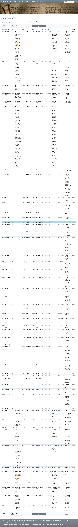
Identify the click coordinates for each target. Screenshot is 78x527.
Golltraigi (67, 329)
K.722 (3, 295)
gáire (17, 49)
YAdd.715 (60, 304)
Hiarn (16, 482)
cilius (69, 202)
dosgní (19, 112)
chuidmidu (17, 48)
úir (16, 158)
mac (18, 113)
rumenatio (67, 200)
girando (66, 256)
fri (68, 179)
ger (6, 197)
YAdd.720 (60, 325)
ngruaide (67, 382)
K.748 (3, 487)
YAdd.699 (60, 169)
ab (18, 86)
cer (70, 322)
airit (55, 430)
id (15, 454)
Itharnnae (38, 428)
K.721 (3, 288)
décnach (17, 74)
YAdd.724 (60, 237)
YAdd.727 (60, 375)
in (67, 218)
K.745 (3, 467)
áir (70, 76)
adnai (52, 116)
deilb (17, 71)
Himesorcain (18, 487)
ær (52, 63)
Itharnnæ (67, 428)
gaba (6, 288)
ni (18, 37)
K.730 (3, 337)
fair (17, 154)
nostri (19, 413)
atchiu (66, 191)
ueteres (16, 440)
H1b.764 (33, 410)
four (56, 159)
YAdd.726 (60, 174)
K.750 (3, 505)
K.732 (3, 346)
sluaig (18, 69)
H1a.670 (23, 373)
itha (68, 443)
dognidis (67, 403)
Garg (66, 231)
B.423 (13, 471)
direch (66, 38)
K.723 (3, 304)
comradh (67, 397)
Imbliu (66, 506)
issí (18, 123)
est (56, 46)
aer (20, 62)
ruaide (66, 284)
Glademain (17, 93)
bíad (19, 455)
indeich (55, 498)
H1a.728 (23, 445)
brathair (18, 119)
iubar (6, 420)
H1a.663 (23, 322)
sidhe (66, 248)
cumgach (67, 171)
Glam (52, 85)
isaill (55, 471)
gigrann (7, 255)
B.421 (13, 445)
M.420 (49, 505)
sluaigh (66, 71)
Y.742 (59, 505)
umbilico (17, 508)
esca (20, 454)
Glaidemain (67, 93)
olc (20, 138)
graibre (7, 237)
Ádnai (16, 114)
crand (16, 152)
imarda (18, 161)
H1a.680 (23, 467)
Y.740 (59, 487)
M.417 (49, 482)
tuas (70, 472)
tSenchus (17, 55)
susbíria (69, 318)
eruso (52, 77)
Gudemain (67, 101)
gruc (6, 169)
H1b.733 (33, 202)
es (15, 455)
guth (66, 296)
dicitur (18, 34)
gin (6, 262)
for (68, 191)
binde (69, 248)
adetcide (67, 73)
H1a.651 (23, 231)
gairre (52, 109)
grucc (27, 169)
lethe (66, 491)
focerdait (67, 97)
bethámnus (17, 451)
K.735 (3, 375)
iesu (56, 412)
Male (52, 141)
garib (66, 48)
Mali (54, 127)
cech (56, 45)
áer (65, 63)
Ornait (66, 181)
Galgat (66, 174)
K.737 (3, 384)
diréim (19, 502)
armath (69, 42)
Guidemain (17, 101)
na (56, 35)
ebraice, (69, 308)
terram (66, 272)
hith (16, 429)
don (16, 491)
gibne (6, 408)
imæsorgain (8, 487)
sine (69, 253)
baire (19, 126)
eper (55, 472)
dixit (69, 178)
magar (66, 239)
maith (16, 47)
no (70, 227)
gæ (55, 156)
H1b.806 (33, 471)
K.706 (3, 106)
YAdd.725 (60, 364)
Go (76, 1)
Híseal (16, 471)
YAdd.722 (60, 337)
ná (19, 422)
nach (19, 35)
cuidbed (66, 32)
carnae (67, 323)
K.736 (3, 377)
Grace (66, 394)
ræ (20, 109)
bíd (15, 462)
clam (52, 86)
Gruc (66, 169)
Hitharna (17, 428)
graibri (6, 346)
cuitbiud (53, 32)
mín (16, 70)
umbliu (66, 507)
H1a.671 (23, 377)
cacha (19, 461)
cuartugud (67, 275)
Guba (66, 318)
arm (16, 155)
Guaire (66, 179)
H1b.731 (33, 174)
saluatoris (17, 414)
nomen (16, 413)
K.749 (3, 495)
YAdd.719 (60, 322)
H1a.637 (23, 31)
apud (19, 439)
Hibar (16, 420)
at (67, 178)
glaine (67, 432)
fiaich (68, 399)
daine (69, 189)
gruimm (53, 69)
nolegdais (17, 435)
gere (69, 197)
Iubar (66, 420)
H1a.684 (23, 495)
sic (18, 500)
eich (20, 498)
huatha (53, 102)
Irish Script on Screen (58, 524)
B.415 (13, 93)
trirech (66, 332)
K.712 (3, 217)
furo (52, 159)
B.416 (13, 101)
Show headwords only (6, 22)
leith (19, 491)
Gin (65, 262)
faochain (67, 391)
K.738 (3, 389)
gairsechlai (17, 144)
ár (20, 462)
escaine (66, 91)
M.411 (49, 410)
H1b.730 (33, 169)
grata (66, 241)
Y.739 (59, 482)
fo (15, 158)
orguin (67, 488)
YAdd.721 (60, 329)
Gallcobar (67, 325)
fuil (65, 282)
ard (15, 477)
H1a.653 (23, 255)
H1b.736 (33, 222)
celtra (16, 130)
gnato (66, 226)
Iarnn (52, 482)
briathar (66, 240)
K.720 (3, 277)
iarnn (37, 482)
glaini (52, 432)
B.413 (13, 61)
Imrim (66, 495)
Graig (66, 212)
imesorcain (18, 488)
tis (67, 471)
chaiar (52, 124)
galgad (7, 174)
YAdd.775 (60, 471)
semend (67, 430)
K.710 (3, 202)
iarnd (6, 482)
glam (27, 85)
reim (16, 503)
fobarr (19, 424)
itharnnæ (7, 428)
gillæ (6, 202)
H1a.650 (23, 224)
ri (19, 116)
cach (16, 52)
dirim (53, 500)
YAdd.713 (60, 288)
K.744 (3, 445)
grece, (66, 204)
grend (6, 378)
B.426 (13, 495)
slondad (66, 247)
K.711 (3, 211)
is (66, 207)
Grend (66, 378)
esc (15, 447)
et (18, 66)
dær (52, 127)
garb (6, 308)
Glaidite (53, 96)
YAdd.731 (60, 394)
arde (52, 83)
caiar (52, 130)
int (67, 300)
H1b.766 (33, 427)
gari (54, 128)
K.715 (3, 231)
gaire (6, 106)
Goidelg (38, 295)
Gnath (66, 224)
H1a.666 (23, 337)
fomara (16, 135)
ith (56, 428)
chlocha (16, 164)
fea (52, 66)
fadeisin (53, 123)
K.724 (3, 308)
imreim (52, 496)
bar (65, 250)
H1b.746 (33, 304)
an (19, 447)
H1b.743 (33, 277)
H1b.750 (33, 322)
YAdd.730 (60, 389)
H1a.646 (23, 202)
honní (16, 140)
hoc (19, 410)
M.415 (49, 467)
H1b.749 (33, 318)
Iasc (16, 445)
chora (17, 162)
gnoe (16, 58)
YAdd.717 (60, 313)
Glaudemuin (54, 93)
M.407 (49, 85)
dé (65, 502)
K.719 (3, 269)
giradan (7, 389)
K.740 (3, 408)
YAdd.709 (60, 255)
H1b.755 (33, 237)
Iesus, (66, 412)
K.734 (3, 373)
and (20, 49)
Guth (66, 304)
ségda (18, 52)
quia (69, 217)
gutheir (53, 117)
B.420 (13, 427)
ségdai (16, 59)
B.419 (13, 419)
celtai (52, 133)
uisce (18, 447)
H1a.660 (23, 308)
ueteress (67, 437)
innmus (7, 467)
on (70, 170)
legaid (69, 244)
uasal (66, 386)
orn (70, 440)
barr (20, 421)
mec (16, 94)
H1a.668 (23, 237)
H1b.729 (33, 106)
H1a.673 (23, 389)
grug (6, 364)
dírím (16, 502)
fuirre (66, 259)
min (52, 71)
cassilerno (17, 78)
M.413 (49, 427)
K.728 (3, 325)
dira (20, 133)
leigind (66, 244)
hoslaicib (67, 264)
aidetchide (19, 70)
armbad (53, 40)
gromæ (28, 62)
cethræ (53, 433)
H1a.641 (23, 101)
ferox (66, 234)
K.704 (3, 93)
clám (16, 86)
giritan (38, 389)
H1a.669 (23, 169)
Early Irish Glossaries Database (8, 1)
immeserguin (54, 488)
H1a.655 (23, 269)
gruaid (66, 379)
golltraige (7, 329)
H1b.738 (33, 231)
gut (6, 304)
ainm (69, 300)
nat (65, 422)
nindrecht (53, 35)
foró (18, 134)
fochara (16, 137)
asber (56, 81)
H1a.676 (23, 410)
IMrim (52, 495)
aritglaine (17, 432)
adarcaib (67, 401)
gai (52, 152)
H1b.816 (33, 445)
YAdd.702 (60, 202)
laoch (69, 364)
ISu (52, 410)
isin (18, 54)
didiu (55, 141)
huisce (55, 447)
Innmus (38, 467)
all (56, 475)
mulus (66, 213)
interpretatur (68, 235)
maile (16, 138)
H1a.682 (23, 482)
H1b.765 (33, 419)
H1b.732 (33, 197)
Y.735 (59, 427)
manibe (55, 474)
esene (68, 404)
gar (15, 109)
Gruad (66, 277)
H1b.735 (33, 217)
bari (52, 128)
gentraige (7, 337)
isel (6, 471)
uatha (16, 102)
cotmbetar (53, 131)
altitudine (17, 479)
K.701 (3, 31)
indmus (28, 467)
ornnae (66, 440)
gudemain (28, 101)
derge (66, 286)
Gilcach (66, 217)
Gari (52, 106)
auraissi (16, 73)
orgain (66, 442)
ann (65, 266)
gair (55, 106)
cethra (19, 433)
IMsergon (53, 487)
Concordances (27, 1)
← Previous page (35, 26)
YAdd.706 (60, 224)
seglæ (52, 107)
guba (27, 318)
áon (68, 208)
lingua (16, 485)
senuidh (68, 246)
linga (66, 485)
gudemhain (8, 101)
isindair (53, 112)
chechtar (18, 490)
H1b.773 (33, 505)
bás (16, 142)
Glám (16, 85)
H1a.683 (23, 487)
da (17, 491)
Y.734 (59, 419)
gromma (7, 62)
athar (16, 120)
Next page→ (43, 26)
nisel (52, 474)
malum (16, 141)
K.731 (3, 343)
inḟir (55, 499)
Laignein (66, 185)
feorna (19, 429)
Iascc (52, 445)
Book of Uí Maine (19, 524)
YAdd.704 (60, 217)
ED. (17, 44)
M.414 (49, 445)
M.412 (49, 419)
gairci (66, 387)
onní (17, 458)
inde (55, 66)
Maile (16, 126)
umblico (66, 508)
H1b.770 (33, 482)
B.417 (13, 106)
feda (19, 156)
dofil (69, 251)
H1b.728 (33, 101)
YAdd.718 (60, 318)
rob (65, 246)
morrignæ (68, 104)
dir (15, 41)
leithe (54, 491)
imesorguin (39, 487)
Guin (66, 313)
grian (6, 269)
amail (66, 404)
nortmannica (17, 483)
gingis (66, 263)
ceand (20, 459)
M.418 (49, 487)
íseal (16, 474)
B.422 (13, 467)
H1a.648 (23, 217)
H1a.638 (23, 61)
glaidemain (28, 93)
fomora (55, 138)
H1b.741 (33, 261)
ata (65, 300)
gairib (52, 44)
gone (68, 313)
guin (6, 313)
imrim (6, 495)
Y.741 (59, 495)
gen (65, 341)
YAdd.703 (60, 211)
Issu (16, 465)
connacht (55, 119)
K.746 (3, 471)
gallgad (7, 373)
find (65, 380)
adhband (67, 331)
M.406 (49, 61)
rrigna (16, 104)
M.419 (49, 495)
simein (52, 430)
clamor (16, 89)
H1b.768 (33, 467)
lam (67, 207)
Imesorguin (67, 487)
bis (69, 258)
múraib (18, 159)
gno (6, 31)
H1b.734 (33, 211)
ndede (52, 503)
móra (16, 98)
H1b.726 (33, 85)
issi (55, 126)
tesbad (66, 175)
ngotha (68, 250)
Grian (66, 269)
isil (26, 471)
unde (16, 34)
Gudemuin (53, 101)
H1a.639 (23, 85)
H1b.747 (33, 308)
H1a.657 (23, 288)
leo (65, 400)
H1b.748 (33, 313)
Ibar (52, 420)
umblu (52, 507)
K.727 (3, 322)
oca (17, 477)
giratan (28, 389)
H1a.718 (23, 471)
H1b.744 (33, 288)
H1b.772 (33, 495)
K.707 (3, 169)
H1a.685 (23, 505)
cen (20, 152)
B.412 (13, 31)
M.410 (49, 106)
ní (20, 40)
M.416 (49, 471)
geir (6, 322)
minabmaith (17, 42)
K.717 (3, 255)
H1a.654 (23, 261)
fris (52, 424)
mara (66, 392)
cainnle (66, 436)
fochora (53, 140)
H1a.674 (23, 394)
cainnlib (55, 436)
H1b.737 (33, 224)
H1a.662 (23, 318)
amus (66, 469)
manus (69, 204)
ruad (66, 283)
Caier (16, 131)
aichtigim (67, 228)
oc (68, 412)
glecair (52, 148)
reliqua (66, 371)
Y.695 (59, 85)
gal (65, 327)
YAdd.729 (60, 384)
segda (52, 46)
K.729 (3, 329)
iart (56, 482)
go (68, 282)
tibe (66, 186)
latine (66, 214)
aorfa (66, 67)
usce (69, 445)
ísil (37, 471)
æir (20, 73)
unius (69, 205)
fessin (19, 120)
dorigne (53, 113)
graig (6, 212)
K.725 (3, 313)
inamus (16, 469)
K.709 (3, 197)
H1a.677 (23, 419)
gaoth (6, 222)
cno (19, 56)
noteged (16, 436)
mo (19, 102)
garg (6, 231)
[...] (8, 31)
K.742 (3, 419)
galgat (37, 174)
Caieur (18, 127)
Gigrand (67, 255)
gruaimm (17, 76)
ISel (52, 471)
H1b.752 (33, 329)
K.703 (3, 85)
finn (69, 379)
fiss (67, 424)
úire (16, 161)
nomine (16, 412)
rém (67, 502)
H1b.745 (33, 295)
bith (52, 454)
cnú (69, 375)
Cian (70, 185)
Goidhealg (7, 295)
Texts (22, 1)
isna (18, 436)
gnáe (70, 54)
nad (69, 35)
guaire (6, 384)
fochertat (53, 97)
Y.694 (59, 61)
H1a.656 (23, 277)
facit (19, 89)
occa (54, 475)
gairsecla (17, 107)
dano (66, 45)
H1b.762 (33, 394)
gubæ (6, 318)
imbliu (27, 506)
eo (19, 86)
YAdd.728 (60, 377)
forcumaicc (53, 451)
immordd (53, 161)
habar (18, 472)
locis (66, 218)
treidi (66, 338)
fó (15, 162)
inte (68, 286)
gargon (66, 232)
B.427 (13, 505)
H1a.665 (23, 329)
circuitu (66, 274)
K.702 (3, 61)
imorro (19, 51)
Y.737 (59, 467)
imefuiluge (67, 333)
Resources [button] (33, 1)
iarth (70, 482)
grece (69, 232)
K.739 (3, 394)
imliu (6, 506)
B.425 (13, 487)
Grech (66, 375)
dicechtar (53, 490)
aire (65, 189)
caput (16, 459)
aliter (66, 439)
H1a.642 (23, 106)
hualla (66, 98)
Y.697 (59, 101)
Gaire (16, 106)
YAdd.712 (60, 277)
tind (66, 193)
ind (65, 498)
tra (18, 448)
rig (52, 119)
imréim (16, 496)
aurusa (66, 76)
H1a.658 (23, 295)
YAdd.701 (60, 197)
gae (19, 148)
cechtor (66, 490)
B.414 (13, 85)
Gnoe (16, 51)
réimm (17, 499)
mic (55, 116)
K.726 (3, 318)
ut (20, 52)
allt (20, 471)
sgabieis (66, 309)
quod (16, 88)
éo (69, 420)
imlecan (66, 510)
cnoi (54, 49)
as (19, 71)
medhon (66, 267)
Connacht (17, 117)
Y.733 (59, 410)
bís (15, 493)
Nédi (16, 113)
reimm (16, 498)
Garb (66, 308)
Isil (65, 471)
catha (19, 130)
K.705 (3, 101)
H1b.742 (33, 269)
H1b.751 (33, 325)
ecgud (53, 78)
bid (69, 264)
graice (6, 394)
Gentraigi (67, 337)
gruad (6, 277)
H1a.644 (23, 174)
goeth (27, 222)
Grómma (67, 62)
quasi (19, 85)
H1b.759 (33, 377)
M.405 (49, 31)
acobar (67, 327)
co (70, 283)
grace (27, 394)
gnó (16, 37)
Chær (17, 121)
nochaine (67, 195)
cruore (66, 280)
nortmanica (54, 483)
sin (65, 302)
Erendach (67, 299)
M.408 (49, 93)
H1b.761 (33, 389)
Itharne (53, 428)
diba (52, 135)
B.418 (13, 410)
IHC (16, 410)
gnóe (69, 48)
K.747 (3, 482)
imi (69, 495)
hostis (66, 316)
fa (54, 64)
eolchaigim (67, 227)
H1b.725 (33, 61)
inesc (56, 445)
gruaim (19, 67)
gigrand (38, 255)
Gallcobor (7, 325)
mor (52, 49)
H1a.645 (23, 197)
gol (65, 178)
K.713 (3, 222)
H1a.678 (23, 427)
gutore (66, 305)
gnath (6, 224)
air (56, 77)
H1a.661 (23, 313)
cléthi (17, 461)
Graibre (66, 237)
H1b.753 (33, 337)
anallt (18, 474)
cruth (69, 368)
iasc (6, 445)
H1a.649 (23, 222)
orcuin (66, 443)
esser (18, 457)
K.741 (3, 410)
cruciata (66, 170)
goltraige (28, 329)
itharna (28, 428)
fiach (69, 396)
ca (20, 457)
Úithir (16, 116)
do (17, 41)
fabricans (67, 291)
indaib (66, 192)
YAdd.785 (60, 445)
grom (52, 64)
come (66, 396)
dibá (16, 133)
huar (53, 421)
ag (68, 181)
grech (6, 375)
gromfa (16, 64)
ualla (20, 97)
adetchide (53, 73)
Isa (6, 410)
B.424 (13, 482)
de (19, 80)
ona (69, 263)
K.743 (3, 427)
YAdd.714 (60, 295)
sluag (55, 70)
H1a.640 (23, 93)
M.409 (49, 101)
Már (66, 54)
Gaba (66, 288)
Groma (16, 62)
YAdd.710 (60, 261)
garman (7, 344)
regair (52, 110)
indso (16, 124)
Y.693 (59, 31)
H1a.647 (23, 211)
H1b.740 (33, 255)
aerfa (16, 66)
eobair (56, 420)
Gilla (66, 202)
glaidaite (67, 96)
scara (52, 422)
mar (20, 55)
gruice (66, 368)
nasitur (66, 220)
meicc (53, 94)
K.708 (3, 174)
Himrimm (17, 495)
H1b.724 (33, 31)
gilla (27, 202)
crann (52, 156)
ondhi (54, 142)
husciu (52, 449)
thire (18, 94)
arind (52, 448)
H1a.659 (23, 304)
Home (19, 1)
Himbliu (17, 506)
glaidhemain (8, 93)
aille (65, 253)
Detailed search (40, 1)
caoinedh (67, 182)
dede (68, 503)
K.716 (3, 237)
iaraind (52, 158)
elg (68, 296)
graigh (27, 212)
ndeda (18, 503)
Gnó (16, 31)
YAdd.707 (60, 231)
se (53, 147)
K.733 (3, 364)
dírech (16, 38)
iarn (16, 154)
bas (52, 145)
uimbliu (16, 507)
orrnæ (53, 429)
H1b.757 (33, 373)
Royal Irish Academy (37, 524)
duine (16, 77)
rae (17, 109)
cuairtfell (67, 258)
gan (56, 156)
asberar (16, 80)
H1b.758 (33, 375)
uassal (66, 472)
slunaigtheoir (67, 417)
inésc (18, 445)
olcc (52, 142)
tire (69, 94)
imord (16, 156)
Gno (52, 31)
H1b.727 (33, 93)
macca (67, 243)
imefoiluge (67, 177)
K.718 (3, 261)
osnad (67, 319)
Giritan (66, 389)
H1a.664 (23, 325)
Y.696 (59, 93)
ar (68, 188)
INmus (53, 467)
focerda (16, 97)
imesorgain (28, 487)
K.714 (3, 224)
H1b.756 (33, 364)
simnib (16, 439)
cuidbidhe (67, 40)
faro (52, 138)
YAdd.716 (60, 308)
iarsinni (17, 422)
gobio (66, 290)
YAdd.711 (60, 269)
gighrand (28, 255)
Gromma (53, 62)
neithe (52, 114)
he (17, 465)
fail (65, 474)
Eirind (69, 302)
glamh (6, 85)
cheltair (53, 155)
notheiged (53, 435)
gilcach (7, 217)
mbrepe (66, 369)
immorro (53, 45)
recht (16, 35)
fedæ (52, 162)
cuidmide (17, 32)
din (17, 45)
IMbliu (52, 506)
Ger (65, 197)
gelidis (69, 218)
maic (67, 94)
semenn (17, 430)
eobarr (16, 421)
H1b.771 (33, 487)
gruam (52, 80)
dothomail (17, 464)
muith (54, 42)
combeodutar (18, 128)
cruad (66, 279)
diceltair (16, 151)
